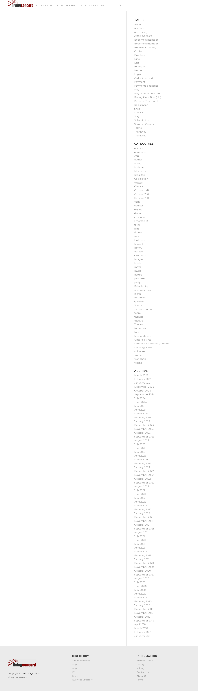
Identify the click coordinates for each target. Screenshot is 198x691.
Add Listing (140, 32)
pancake (139, 278)
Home (138, 70)
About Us (142, 676)
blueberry (140, 171)
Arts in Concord (143, 35)
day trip (138, 209)
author (138, 159)
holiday (138, 251)
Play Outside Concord (147, 93)
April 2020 (140, 593)
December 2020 (144, 563)
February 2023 (142, 463)
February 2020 (143, 601)
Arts (136, 155)
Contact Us (143, 672)
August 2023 (141, 440)
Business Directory (145, 47)
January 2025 (142, 382)
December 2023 (144, 425)
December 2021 (143, 517)
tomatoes (140, 328)
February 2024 (143, 417)
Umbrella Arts (142, 339)
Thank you (140, 135)
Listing (140, 664)
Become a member (146, 39)
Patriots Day (141, 286)
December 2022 (144, 471)
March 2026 (141, 375)
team (137, 312)
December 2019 (143, 609)
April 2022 (140, 501)
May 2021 (139, 543)
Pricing (140, 668)
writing (138, 362)
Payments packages (146, 85)
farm (137, 224)
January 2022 (142, 513)
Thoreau (139, 324)
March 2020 (141, 597)
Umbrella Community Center (151, 343)
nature (138, 274)
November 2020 (144, 566)
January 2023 (142, 467)
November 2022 (144, 474)
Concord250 (141, 194)
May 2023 (140, 451)
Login (137, 74)
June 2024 (140, 402)
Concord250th (142, 198)
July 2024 (139, 398)
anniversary (141, 152)
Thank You (140, 131)
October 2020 (142, 570)
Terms (138, 127)
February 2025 (142, 379)
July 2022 (139, 490)
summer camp (143, 309)
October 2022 (142, 478)
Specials (139, 112)
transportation (142, 336)
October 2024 (142, 390)
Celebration (141, 178)
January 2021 (141, 559)
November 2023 (144, 428)
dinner (138, 213)
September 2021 (144, 528)
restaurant (140, 297)
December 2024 (144, 386)
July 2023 (139, 444)
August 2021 (141, 532)
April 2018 (140, 624)
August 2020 (141, 578)
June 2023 (140, 448)
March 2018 (141, 628)
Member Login (145, 660)
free (136, 236)
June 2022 (140, 494)
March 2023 (141, 459)
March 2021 (141, 551)
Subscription (141, 120)
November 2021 (143, 520)
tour (136, 332)
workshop (140, 358)
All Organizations (81, 660)
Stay (136, 116)
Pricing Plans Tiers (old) (147, 97)
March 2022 (141, 505)
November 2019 (143, 612)
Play (136, 89)
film (136, 228)
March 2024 (141, 413)
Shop (137, 108)
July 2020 (139, 582)
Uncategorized (143, 347)
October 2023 (142, 432)
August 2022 (141, 486)
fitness (138, 232)
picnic (137, 293)
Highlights (140, 66)
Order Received (143, 78)
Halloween (140, 240)
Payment (139, 81)
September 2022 (144, 482)
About (138, 24)
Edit (136, 62)
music (137, 270)
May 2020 (140, 589)
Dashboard (140, 55)
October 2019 (142, 616)
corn (137, 201)
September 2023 (144, 436)
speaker (139, 301)
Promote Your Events (146, 101)
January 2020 (142, 605)
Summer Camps (144, 124)
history (138, 247)
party (137, 282)
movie (138, 266)
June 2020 (140, 586)
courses (138, 205)
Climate (138, 186)
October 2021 (142, 524)
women (138, 355)
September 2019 (144, 620)
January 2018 (142, 635)
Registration (141, 104)
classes (138, 182)
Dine (137, 58)
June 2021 (140, 540)
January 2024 (142, 421)
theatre (138, 320)
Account (139, 28)
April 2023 (140, 455)
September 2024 (144, 394)
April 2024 (140, 409)
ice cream (140, 255)
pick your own (142, 290)
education (140, 217)
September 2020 (144, 574)
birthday (139, 167)
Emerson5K (141, 220)
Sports (138, 305)
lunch (137, 263)
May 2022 (140, 497)
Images (138, 259)
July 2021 (139, 536)
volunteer (140, 351)
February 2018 (142, 632)
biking (137, 163)
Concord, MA (142, 190)
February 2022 (142, 509)
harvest (138, 244)
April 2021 (140, 547)
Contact (139, 51)
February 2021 (142, 555)
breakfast (139, 174)
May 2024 (140, 406)
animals (138, 148)
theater (138, 316)
